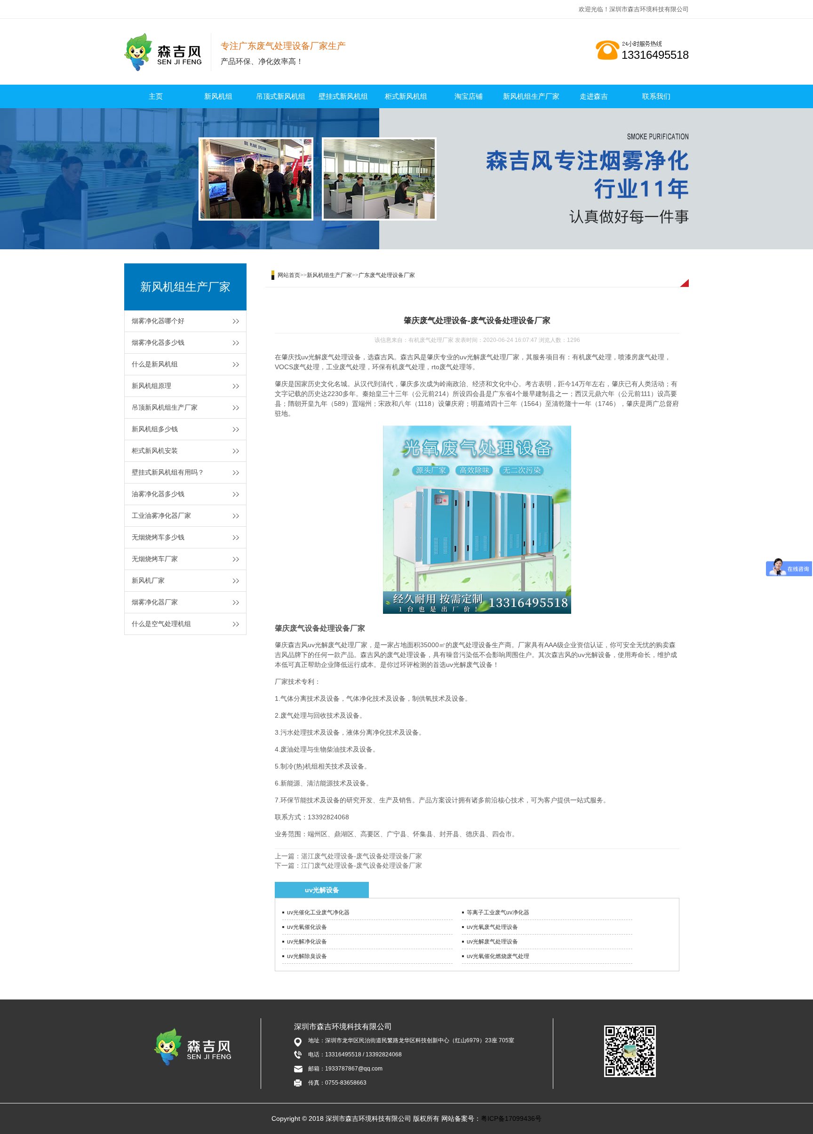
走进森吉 (594, 96)
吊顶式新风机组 (280, 96)
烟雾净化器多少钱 (158, 342)
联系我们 (656, 96)
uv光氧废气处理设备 (492, 927)
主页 (156, 96)
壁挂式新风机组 (343, 96)
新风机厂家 (148, 580)
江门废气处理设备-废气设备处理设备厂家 (361, 865)
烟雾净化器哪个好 (158, 321)
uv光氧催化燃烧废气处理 (498, 956)
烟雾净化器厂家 (155, 602)
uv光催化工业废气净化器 (318, 912)
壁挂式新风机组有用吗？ (168, 472)
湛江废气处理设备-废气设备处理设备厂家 (361, 856)
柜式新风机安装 (155, 450)
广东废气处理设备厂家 (387, 275)
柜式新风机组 (406, 96)
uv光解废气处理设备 (492, 941)
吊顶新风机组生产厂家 (165, 407)
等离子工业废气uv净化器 (498, 912)
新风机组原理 (151, 385)
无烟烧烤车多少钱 (158, 537)
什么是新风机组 (155, 364)
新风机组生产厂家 (531, 96)
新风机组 (218, 96)
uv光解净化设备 (307, 941)
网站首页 (289, 275)
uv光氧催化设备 (307, 927)
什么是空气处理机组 (161, 623)
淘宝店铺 (468, 96)
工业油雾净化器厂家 (161, 515)
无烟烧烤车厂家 (155, 559)
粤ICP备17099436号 (511, 1118)
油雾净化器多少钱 (158, 494)
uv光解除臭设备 (307, 956)
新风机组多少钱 (155, 429)
